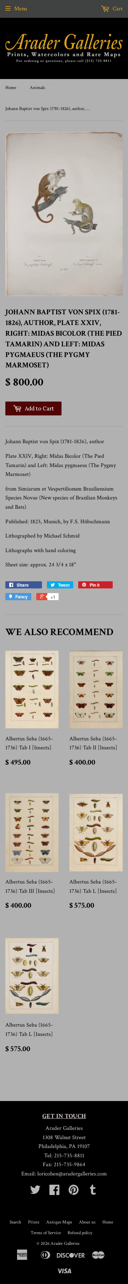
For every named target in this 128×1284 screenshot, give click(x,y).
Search (15, 1222)
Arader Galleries (65, 1244)
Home (10, 88)
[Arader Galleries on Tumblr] (92, 1192)
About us (87, 1222)
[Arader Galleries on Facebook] (54, 1192)
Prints (33, 1222)
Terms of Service (46, 1233)
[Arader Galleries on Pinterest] (73, 1192)
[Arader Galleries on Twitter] (35, 1192)
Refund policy (80, 1233)
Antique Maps (59, 1222)
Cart (117, 8)
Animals (37, 88)
